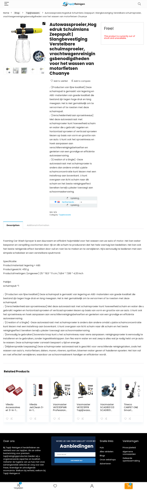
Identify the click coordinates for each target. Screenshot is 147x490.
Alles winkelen (106, 451)
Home (6, 12)
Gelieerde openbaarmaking (131, 459)
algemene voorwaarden (129, 453)
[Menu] (6, 4)
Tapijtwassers (32, 12)
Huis (102, 447)
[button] (43, 23)
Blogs (102, 455)
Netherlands (68, 201)
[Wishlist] (55, 486)
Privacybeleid (129, 447)
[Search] (139, 4)
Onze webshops (108, 459)
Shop (17, 12)
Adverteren (105, 463)
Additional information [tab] (38, 225)
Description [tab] (13, 225)
